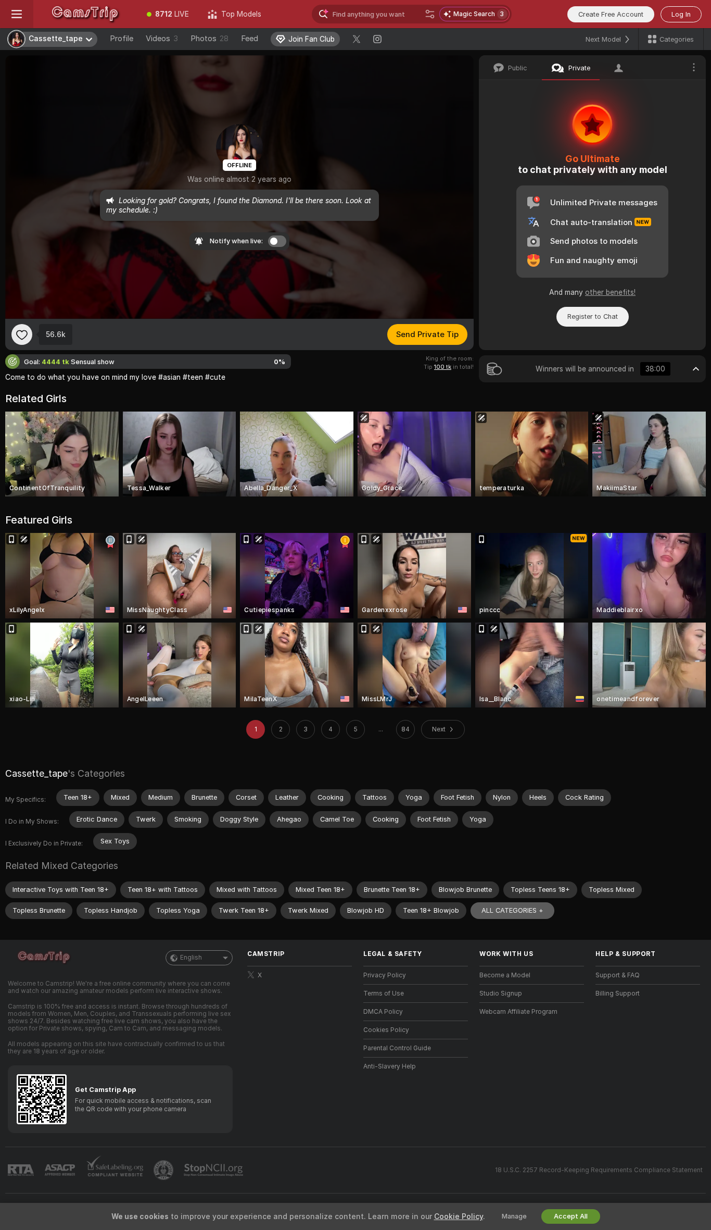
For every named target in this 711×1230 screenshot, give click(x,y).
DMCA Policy (383, 1011)
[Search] (430, 14)
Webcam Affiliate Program (518, 1011)
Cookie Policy (458, 1216)
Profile (121, 38)
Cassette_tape (36, 773)
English (191, 957)
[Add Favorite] (21, 334)
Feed (249, 38)
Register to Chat (592, 316)
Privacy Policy (384, 975)
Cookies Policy (386, 1030)
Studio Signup (500, 993)
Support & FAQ (617, 975)
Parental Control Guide (397, 1048)
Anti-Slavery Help (389, 1066)
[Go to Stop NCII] (214, 1170)
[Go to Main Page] (85, 14)
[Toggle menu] (16, 14)
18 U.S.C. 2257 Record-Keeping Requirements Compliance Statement (599, 1170)
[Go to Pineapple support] (164, 1170)
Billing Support (617, 993)
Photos (209, 38)
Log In (681, 14)
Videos (162, 38)
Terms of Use (383, 993)
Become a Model (504, 975)
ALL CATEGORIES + (512, 910)
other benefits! (610, 292)
